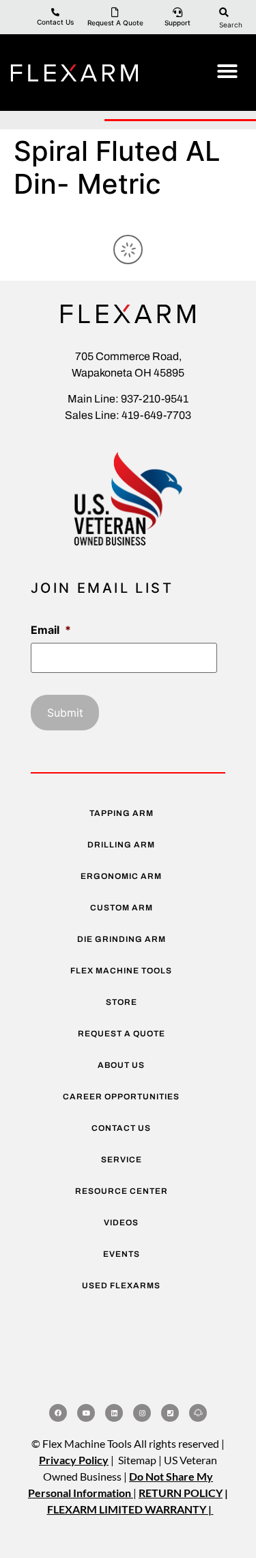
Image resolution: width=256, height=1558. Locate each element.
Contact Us (55, 22)
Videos (121, 1222)
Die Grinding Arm (121, 939)
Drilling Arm (121, 845)
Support (177, 22)
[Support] (177, 12)
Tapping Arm (121, 813)
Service (121, 1159)
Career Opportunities (121, 1096)
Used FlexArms (121, 1285)
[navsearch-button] (224, 11)
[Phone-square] (170, 1413)
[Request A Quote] (115, 12)
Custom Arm (121, 907)
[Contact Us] (55, 12)
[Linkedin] (114, 1413)
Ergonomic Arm (121, 876)
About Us (121, 1065)
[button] (227, 71)
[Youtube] (86, 1413)
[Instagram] (142, 1413)
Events (121, 1254)
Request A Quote (115, 22)
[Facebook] (58, 1413)
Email (51, 630)
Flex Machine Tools (121, 970)
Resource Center (121, 1191)
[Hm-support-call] (198, 1413)
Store (121, 1002)
